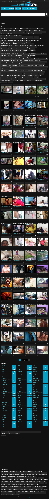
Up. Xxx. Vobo (16, 479)
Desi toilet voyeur (9, 63)
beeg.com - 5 (11, 433)
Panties (35, 408)
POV (3, 408)
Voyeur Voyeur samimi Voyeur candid (26, 40)
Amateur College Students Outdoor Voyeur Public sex (10, 28)
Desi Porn (10, 1)
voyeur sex (26, 43)
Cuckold (19, 382)
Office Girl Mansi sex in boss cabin (32, 484)
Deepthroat (4, 384)
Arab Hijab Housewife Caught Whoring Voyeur (8, 33)
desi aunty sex (25, 0)
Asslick (35, 367)
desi (44, 481)
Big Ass (19, 373)
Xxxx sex (24, 471)
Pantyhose (4, 410)
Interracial (20, 399)
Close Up (4, 380)
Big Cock (35, 373)
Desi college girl (9, 479)
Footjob (35, 389)
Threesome (36, 423)
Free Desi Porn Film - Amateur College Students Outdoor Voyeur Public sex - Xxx (14, 37)
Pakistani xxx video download (14, 474)
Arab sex (40, 481)
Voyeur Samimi (16, 48)
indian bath (3, 484)
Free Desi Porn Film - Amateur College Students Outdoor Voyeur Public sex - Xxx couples (15, 38)
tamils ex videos (28, 1)
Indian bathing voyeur (32, 45)
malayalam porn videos (18, 0)
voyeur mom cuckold (42, 53)
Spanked (35, 417)
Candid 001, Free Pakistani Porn (20, 47)
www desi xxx (35, 481)
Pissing (35, 410)
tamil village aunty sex (43, 474)
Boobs (34, 376)
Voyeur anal (16, 77)
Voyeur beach (24, 75)
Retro (19, 413)
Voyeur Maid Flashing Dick (5, 60)
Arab (34, 365)
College (19, 380)
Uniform (19, 425)
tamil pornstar (36, 489)
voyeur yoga (41, 73)
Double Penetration (22, 386)
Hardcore (4, 395)
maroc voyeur (14, 78)
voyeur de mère (3, 70)
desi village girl (3, 476)
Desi (34, 384)
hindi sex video (5, 1)
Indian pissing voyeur (26, 57)
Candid (24, 55)
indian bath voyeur (12, 30)
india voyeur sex (21, 65)
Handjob (35, 393)
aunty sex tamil (23, 474)
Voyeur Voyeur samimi (27, 42)
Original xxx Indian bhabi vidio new (7, 486)
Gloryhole (35, 391)
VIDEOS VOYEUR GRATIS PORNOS (6, 35)
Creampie (4, 382)
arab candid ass (4, 77)
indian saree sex (22, 1)
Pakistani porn (42, 491)
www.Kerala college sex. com (32, 474)
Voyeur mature (10, 77)
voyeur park (20, 42)
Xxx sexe (2, 494)
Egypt (34, 386)
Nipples (35, 404)
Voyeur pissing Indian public (31, 47)
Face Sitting (20, 388)
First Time (4, 389)
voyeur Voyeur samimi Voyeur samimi (7, 50)
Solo (19, 417)
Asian (3, 367)
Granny (3, 393)
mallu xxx (29, 0)
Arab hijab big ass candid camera (13, 40)
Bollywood (20, 376)
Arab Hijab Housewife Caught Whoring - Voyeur (28, 28)
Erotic (3, 388)
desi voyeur (3, 67)
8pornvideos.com (18, 497)
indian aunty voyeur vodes (11, 67)
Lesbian (3, 400)
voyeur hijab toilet (31, 75)
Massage (35, 400)
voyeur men (17, 70)
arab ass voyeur (41, 72)
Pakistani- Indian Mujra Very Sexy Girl (13, 484)
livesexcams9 (31, 497)
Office (3, 406)
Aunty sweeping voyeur (38, 70)
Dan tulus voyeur (41, 45)
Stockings (35, 419)
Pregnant (20, 412)
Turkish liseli (29, 486)
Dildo (3, 386)
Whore (19, 426)
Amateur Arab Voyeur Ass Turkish (16, 60)
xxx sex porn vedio (25, 491)
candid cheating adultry (34, 73)
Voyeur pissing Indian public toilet (6, 48)
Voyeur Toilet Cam (15, 80)
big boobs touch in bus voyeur (32, 72)
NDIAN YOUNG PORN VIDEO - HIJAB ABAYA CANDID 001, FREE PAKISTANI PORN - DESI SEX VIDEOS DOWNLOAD (19, 53)
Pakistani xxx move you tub (14, 489)
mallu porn (12, 0)
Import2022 (16, 94)
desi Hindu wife (22, 484)
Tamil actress (3, 491)
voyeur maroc (30, 77)
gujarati (34, 476)
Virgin (38, 491)
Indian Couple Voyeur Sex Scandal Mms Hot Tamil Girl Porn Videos (28, 68)
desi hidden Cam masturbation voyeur (24, 33)
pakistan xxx (3, 479)
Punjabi (3, 413)
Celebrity (35, 378)
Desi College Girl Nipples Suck (19, 481)
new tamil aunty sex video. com (19, 486)
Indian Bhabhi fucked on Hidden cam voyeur (23, 30)
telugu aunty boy (32, 491)
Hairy (19, 393)
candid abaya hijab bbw (24, 45)
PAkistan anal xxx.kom (43, 486)
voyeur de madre (26, 78)
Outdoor (35, 406)
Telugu (19, 423)
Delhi (19, 384)
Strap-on (4, 421)
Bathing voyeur (33, 78)
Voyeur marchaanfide (10, 73)
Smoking (35, 415)
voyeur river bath (40, 28)
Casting (19, 378)
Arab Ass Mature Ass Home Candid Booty (13, 75)
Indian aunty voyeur (18, 55)
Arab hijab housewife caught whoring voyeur (8, 42)
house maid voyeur (43, 68)
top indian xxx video (16, 1)
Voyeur (35, 425)
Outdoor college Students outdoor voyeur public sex (28, 58)
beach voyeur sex (11, 55)
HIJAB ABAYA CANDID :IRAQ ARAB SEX (7, 52)
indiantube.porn (33, 8)
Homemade (36, 397)
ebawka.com (25, 497)
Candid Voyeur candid (24, 48)
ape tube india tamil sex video (35, 479)
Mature (19, 402)
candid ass (3, 63)
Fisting (19, 389)
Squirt (3, 419)
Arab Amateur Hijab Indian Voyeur (31, 65)
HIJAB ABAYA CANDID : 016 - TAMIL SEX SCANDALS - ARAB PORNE (12, 43)
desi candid (10, 82)
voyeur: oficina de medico (13, 65)
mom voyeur (36, 37)
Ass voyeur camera (23, 77)
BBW (19, 369)
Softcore (4, 417)
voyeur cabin (30, 70)
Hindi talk (26, 479)
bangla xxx (22, 479)
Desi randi (29, 476)
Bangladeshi (20, 371)
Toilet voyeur (34, 38)
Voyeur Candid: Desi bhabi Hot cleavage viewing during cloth (11, 57)
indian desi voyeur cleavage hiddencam (8, 72)
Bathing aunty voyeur (30, 62)
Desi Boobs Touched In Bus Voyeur (25, 80)
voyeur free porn (38, 75)
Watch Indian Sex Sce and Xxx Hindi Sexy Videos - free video (11, 471)
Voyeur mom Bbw (37, 60)
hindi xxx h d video (4, 474)
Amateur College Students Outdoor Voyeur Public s (9, 58)
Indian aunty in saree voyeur (6, 78)
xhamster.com (4, 94)
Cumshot (35, 382)
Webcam (4, 426)
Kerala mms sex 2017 (4, 481)
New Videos (4, 8)
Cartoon (4, 378)
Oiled (19, 406)
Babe (3, 371)
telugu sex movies (30, 471)
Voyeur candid (3, 40)
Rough (34, 413)
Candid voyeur (10, 47)
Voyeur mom (40, 38)
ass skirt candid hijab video (36, 33)
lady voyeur (32, 43)
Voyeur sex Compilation (31, 55)
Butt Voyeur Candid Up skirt (42, 58)
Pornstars (4, 412)
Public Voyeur (42, 63)
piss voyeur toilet (4, 30)
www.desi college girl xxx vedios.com (26, 489)
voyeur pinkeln (19, 67)
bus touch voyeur (18, 50)
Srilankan (20, 419)
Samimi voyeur (31, 48)
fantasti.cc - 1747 (4, 433)
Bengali (35, 371)
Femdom (35, 388)
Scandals (4, 415)
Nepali (19, 404)
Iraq (34, 399)
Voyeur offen (25, 50)
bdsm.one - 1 (17, 433)
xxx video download (38, 471)
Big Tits (3, 375)
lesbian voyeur (25, 73)
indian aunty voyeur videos (5, 62)
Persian (19, 410)
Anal (19, 365)
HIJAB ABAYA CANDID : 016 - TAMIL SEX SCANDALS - (9, 45)
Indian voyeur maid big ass (28, 60)
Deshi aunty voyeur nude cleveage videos (8, 68)
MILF (19, 400)
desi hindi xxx (18, 491)
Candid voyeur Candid (17, 35)
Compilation (36, 380)
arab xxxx (11, 481)
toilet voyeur (38, 62)
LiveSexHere (18, 8)
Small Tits (20, 415)
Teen (3, 423)
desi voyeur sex (41, 65)
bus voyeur (31, 37)
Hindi (19, 397)
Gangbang (4, 391)
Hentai (19, 395)
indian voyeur (3, 73)
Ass (18, 367)
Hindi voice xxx (8, 494)
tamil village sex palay (12, 476)
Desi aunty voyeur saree (27, 67)
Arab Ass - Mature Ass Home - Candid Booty (40, 67)
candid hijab (18, 72)
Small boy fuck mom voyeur (6, 80)
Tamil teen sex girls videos (21, 476)
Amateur (4, 365)
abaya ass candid (19, 73)
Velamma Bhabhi (29, 481)
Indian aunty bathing (15, 494)
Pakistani (20, 408)
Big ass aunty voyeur (15, 62)
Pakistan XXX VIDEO (10, 491)
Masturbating (5, 402)
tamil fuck (45, 489)
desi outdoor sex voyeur (37, 30)
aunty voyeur (36, 40)
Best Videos (11, 8)
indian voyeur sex (4, 65)
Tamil (34, 421)
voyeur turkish (3, 55)
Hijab (3, 397)
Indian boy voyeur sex (34, 63)
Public (34, 412)
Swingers (20, 421)
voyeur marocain (4, 47)
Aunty (3, 369)
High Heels (36, 395)
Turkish (3, 425)
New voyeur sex (44, 62)
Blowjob (4, 376)
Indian (3, 399)
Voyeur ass (3, 75)
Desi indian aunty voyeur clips (20, 52)
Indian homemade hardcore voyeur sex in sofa (22, 63)
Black (34, 375)
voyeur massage (4, 82)
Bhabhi (3, 373)
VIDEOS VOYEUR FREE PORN (37, 80)
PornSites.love (25, 8)
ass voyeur (24, 72)
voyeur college (22, 62)
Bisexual (20, 375)
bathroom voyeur (11, 70)
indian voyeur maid (32, 50)
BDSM (34, 369)
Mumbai (4, 404)
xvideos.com (40, 110)
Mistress (35, 402)
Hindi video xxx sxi (44, 479)
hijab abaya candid (24, 70)
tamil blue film (35, 486)
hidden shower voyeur (41, 78)
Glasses (19, 391)
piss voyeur (20, 78)
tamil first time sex (4, 489)
